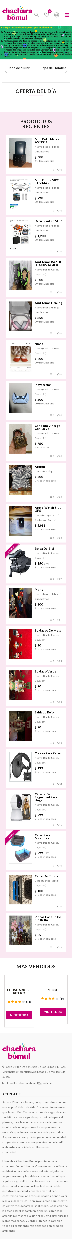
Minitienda (19, 1015)
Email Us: (29, 1083)
